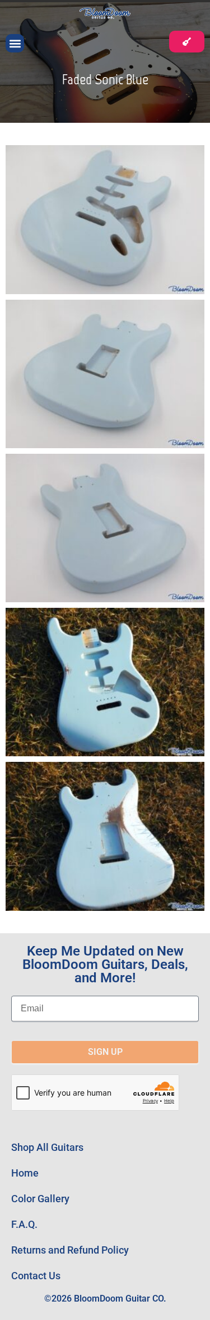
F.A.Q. (24, 1224)
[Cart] (186, 41)
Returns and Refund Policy (70, 1250)
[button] (15, 43)
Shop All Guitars (47, 1147)
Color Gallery (40, 1198)
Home (25, 1173)
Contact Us (35, 1275)
